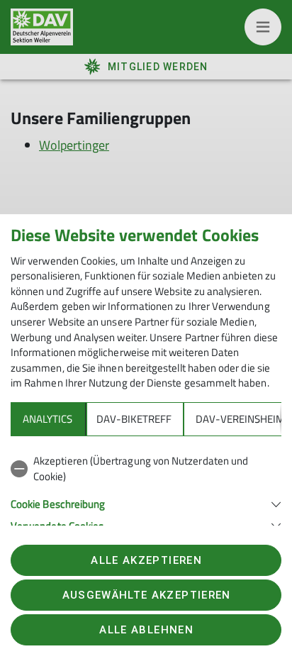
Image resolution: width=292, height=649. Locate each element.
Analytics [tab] (47, 419)
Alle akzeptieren (146, 560)
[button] (146, 502)
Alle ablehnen (146, 629)
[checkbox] (146, 468)
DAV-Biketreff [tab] (134, 419)
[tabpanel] (146, 490)
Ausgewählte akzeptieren (146, 595)
